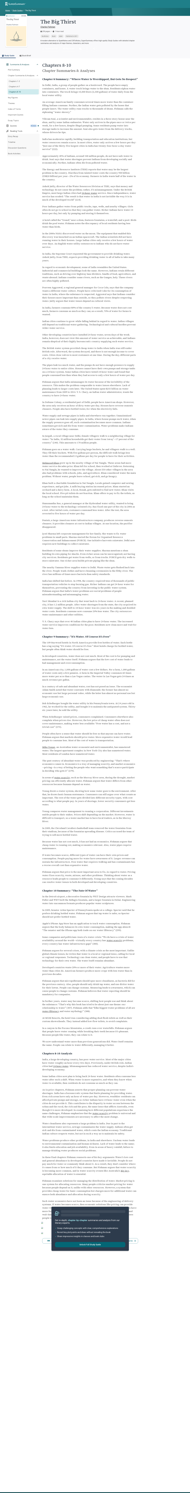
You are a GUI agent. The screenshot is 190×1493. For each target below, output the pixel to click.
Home (7, 10)
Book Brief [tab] (26, 56)
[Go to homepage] (15, 4)
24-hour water (89, 193)
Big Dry (125, 1170)
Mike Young (48, 747)
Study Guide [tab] (9, 56)
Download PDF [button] (51, 49)
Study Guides (17, 10)
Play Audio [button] (70, 49)
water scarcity (62, 777)
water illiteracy (50, 1011)
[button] (80, 48)
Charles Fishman (47, 27)
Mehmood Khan (50, 462)
